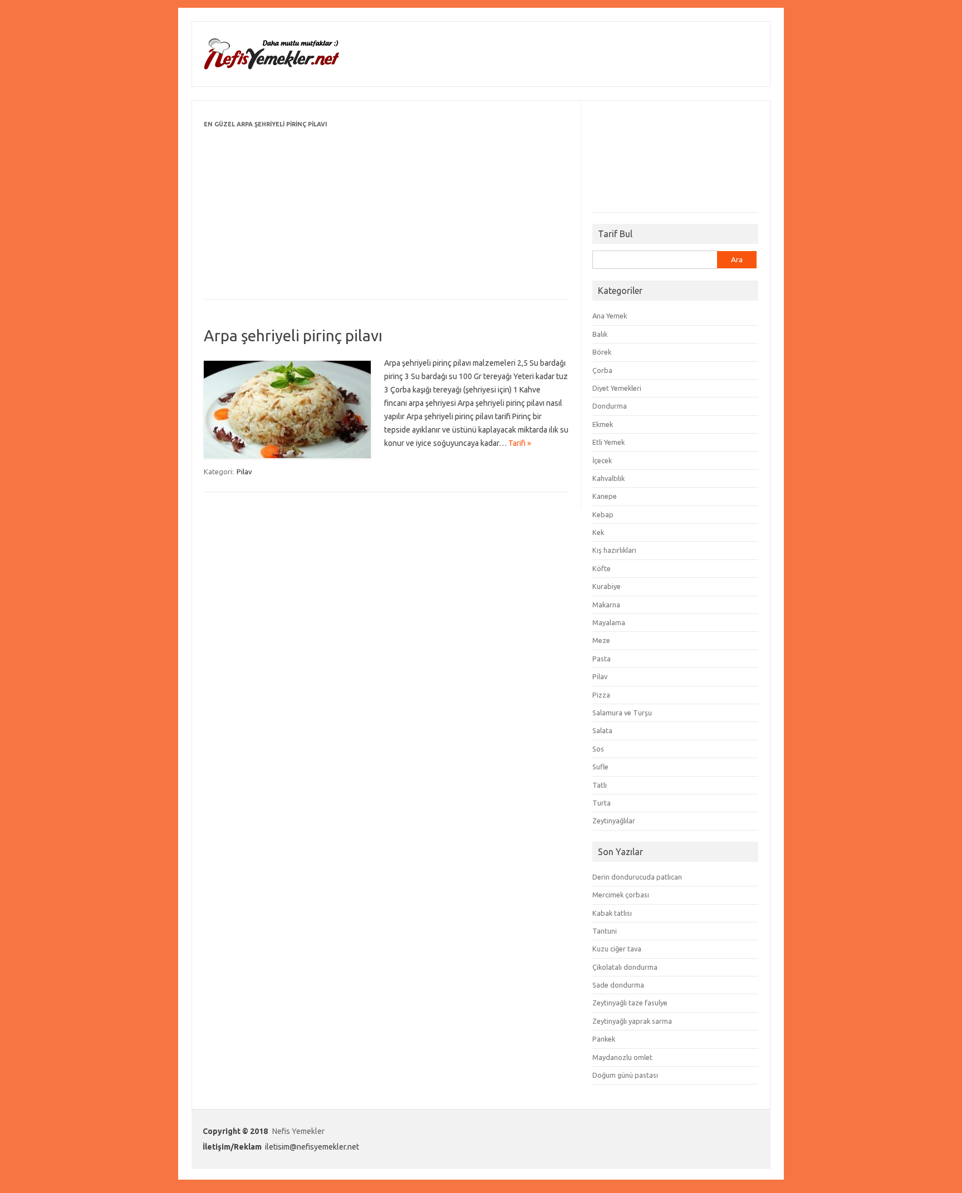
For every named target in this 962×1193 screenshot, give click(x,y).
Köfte (601, 568)
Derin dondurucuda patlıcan (637, 877)
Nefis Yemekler (298, 1131)
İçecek (602, 460)
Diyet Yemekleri (616, 388)
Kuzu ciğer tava (616, 949)
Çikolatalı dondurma (624, 967)
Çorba (602, 370)
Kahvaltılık (608, 478)
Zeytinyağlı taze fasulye (629, 1003)
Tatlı (599, 785)
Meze (601, 640)
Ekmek (602, 424)
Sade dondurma (618, 985)
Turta (601, 803)
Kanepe (604, 496)
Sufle (600, 766)
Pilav (244, 471)
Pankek (603, 1039)
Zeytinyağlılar (613, 820)
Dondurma (609, 406)
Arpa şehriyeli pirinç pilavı (293, 335)
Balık (599, 334)
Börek (601, 352)
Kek (598, 532)
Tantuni (604, 931)
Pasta (601, 658)
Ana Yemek (609, 316)
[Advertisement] (386, 209)
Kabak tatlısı (612, 913)
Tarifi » (519, 443)
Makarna (606, 604)
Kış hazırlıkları (614, 550)
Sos (598, 749)
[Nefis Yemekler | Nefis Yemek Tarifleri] (271, 67)
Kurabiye (606, 586)
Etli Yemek (608, 442)
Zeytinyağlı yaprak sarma (632, 1021)
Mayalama (608, 622)
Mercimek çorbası (620, 895)
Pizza (601, 695)
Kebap (602, 514)
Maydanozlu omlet (622, 1057)
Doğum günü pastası (625, 1075)
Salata (602, 730)
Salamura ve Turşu (622, 712)
